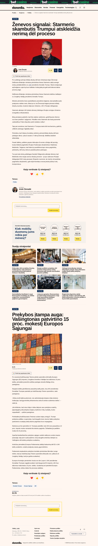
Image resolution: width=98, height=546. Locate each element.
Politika (29, 12)
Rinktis (43, 238)
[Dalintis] (60, 70)
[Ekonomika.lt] (18, 7)
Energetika (60, 7)
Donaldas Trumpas (17, 486)
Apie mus (37, 528)
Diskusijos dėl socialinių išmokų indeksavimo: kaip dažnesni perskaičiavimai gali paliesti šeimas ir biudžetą (23, 270)
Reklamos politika (55, 533)
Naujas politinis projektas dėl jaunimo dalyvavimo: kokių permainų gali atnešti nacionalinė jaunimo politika (48, 270)
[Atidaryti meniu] (84, 7)
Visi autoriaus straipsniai (24, 196)
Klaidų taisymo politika (56, 531)
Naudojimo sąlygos (39, 533)
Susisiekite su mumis (77, 533)
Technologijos (69, 7)
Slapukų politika (54, 535)
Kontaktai (37, 538)
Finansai (52, 7)
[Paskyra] (80, 7)
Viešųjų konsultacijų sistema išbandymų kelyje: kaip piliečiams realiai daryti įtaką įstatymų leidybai (73, 270)
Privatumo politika (55, 528)
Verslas (45, 7)
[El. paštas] (84, 529)
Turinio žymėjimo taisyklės (57, 538)
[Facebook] (80, 529)
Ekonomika (38, 7)
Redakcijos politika (39, 535)
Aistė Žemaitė (22, 69)
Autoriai (36, 531)
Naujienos (30, 7)
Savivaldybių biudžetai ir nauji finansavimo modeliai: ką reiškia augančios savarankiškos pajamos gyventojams (23, 296)
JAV (30, 85)
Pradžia (14, 12)
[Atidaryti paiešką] (76, 7)
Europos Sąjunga (28, 486)
